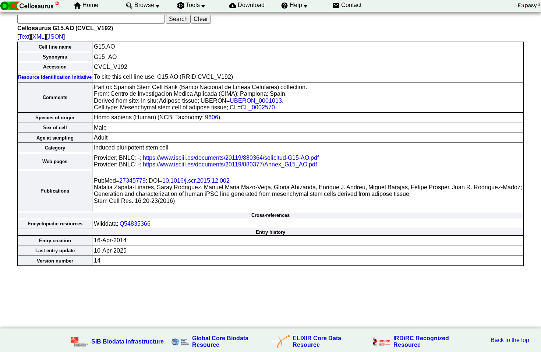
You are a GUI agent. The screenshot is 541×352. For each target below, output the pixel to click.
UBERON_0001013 (256, 101)
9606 (211, 117)
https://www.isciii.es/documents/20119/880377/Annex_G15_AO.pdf (230, 164)
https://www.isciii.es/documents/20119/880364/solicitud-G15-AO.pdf (231, 158)
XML (38, 37)
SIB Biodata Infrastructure (127, 341)
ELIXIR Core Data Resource (317, 341)
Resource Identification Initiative (55, 77)
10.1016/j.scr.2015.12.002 (196, 180)
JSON (55, 37)
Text (24, 37)
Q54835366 (135, 224)
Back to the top (510, 340)
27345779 (132, 180)
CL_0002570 (258, 107)
